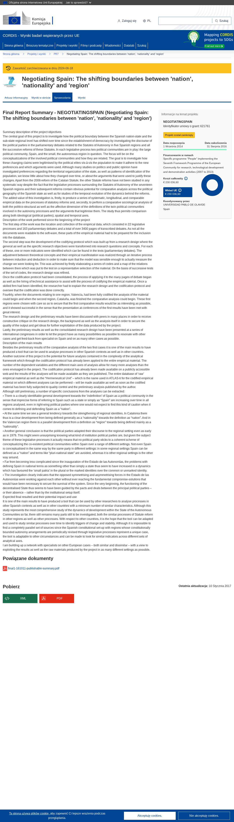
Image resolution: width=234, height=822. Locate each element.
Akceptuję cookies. (149, 815)
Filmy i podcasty (91, 45)
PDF (60, 598)
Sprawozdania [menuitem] (62, 97)
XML (23, 598)
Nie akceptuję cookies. (204, 815)
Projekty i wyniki (67, 45)
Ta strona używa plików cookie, (29, 813)
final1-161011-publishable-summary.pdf (33, 568)
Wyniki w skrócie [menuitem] (40, 97)
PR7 (56, 53)
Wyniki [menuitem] (81, 97)
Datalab (129, 45)
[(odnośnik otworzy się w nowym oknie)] (32, 18)
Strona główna (13, 45)
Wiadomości (113, 45)
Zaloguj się (129, 20)
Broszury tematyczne (39, 45)
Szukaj (141, 45)
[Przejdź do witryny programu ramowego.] (9, 82)
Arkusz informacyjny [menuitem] (16, 97)
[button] (147, 21)
